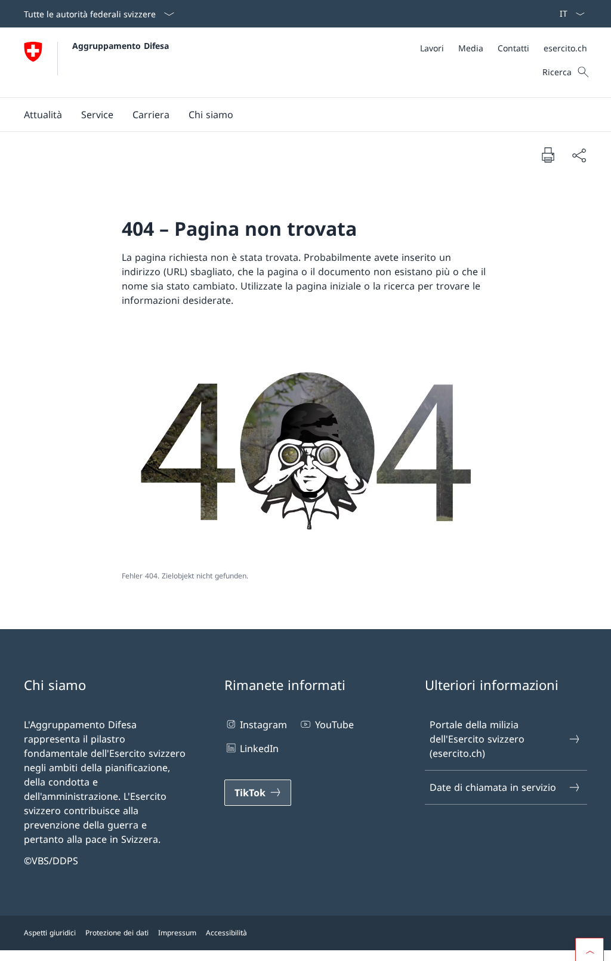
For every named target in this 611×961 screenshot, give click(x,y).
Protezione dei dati (117, 933)
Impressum (177, 933)
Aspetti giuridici (50, 933)
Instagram (263, 724)
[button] (43, 114)
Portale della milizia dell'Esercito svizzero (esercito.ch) (477, 739)
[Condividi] (578, 155)
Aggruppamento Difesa (120, 45)
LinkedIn (259, 748)
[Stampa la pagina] (547, 154)
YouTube (334, 724)
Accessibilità (226, 933)
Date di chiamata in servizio (493, 787)
